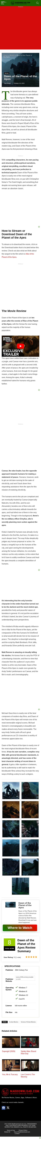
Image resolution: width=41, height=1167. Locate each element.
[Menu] (2, 3)
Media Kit (7, 1132)
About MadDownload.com (22, 1132)
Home (5, 55)
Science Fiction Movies (28, 1022)
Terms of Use (11, 1130)
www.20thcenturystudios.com (24, 978)
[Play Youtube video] (20, 346)
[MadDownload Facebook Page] (3, 1108)
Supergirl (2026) (8, 1051)
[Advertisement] (20, 29)
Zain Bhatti (7, 83)
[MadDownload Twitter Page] (8, 1108)
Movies (12, 55)
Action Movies (13, 1022)
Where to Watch (20, 927)
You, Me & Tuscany (10, 1074)
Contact (17, 1133)
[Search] (37, 3)
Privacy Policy (23, 1130)
